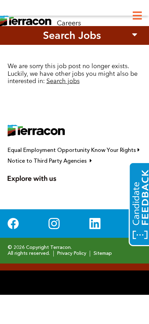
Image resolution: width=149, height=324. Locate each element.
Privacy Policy (71, 253)
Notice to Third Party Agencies (75, 161)
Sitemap (103, 253)
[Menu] (137, 15)
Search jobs (63, 81)
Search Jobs (72, 35)
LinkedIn (94, 223)
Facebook (13, 223)
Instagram (54, 223)
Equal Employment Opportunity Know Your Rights (75, 150)
